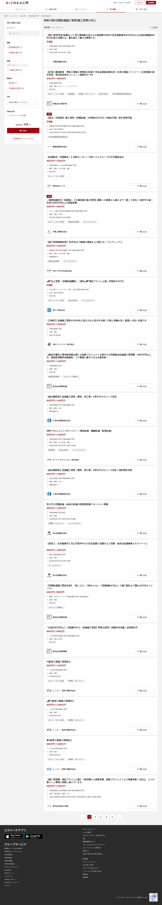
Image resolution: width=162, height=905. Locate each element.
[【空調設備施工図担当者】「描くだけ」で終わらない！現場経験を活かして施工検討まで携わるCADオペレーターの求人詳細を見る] (101, 602)
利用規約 (85, 858)
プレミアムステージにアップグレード (94, 844)
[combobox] (23, 102)
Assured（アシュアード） (12, 882)
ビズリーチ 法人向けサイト (91, 868)
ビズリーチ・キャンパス (11, 867)
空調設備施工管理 (33, 16)
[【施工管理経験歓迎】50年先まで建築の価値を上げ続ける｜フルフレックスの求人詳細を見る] (101, 257)
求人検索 (113, 9)
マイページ (23, 9)
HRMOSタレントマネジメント (13, 851)
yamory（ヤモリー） (10, 879)
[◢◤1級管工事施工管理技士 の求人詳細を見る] (101, 716)
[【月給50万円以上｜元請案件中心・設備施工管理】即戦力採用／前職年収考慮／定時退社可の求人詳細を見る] (101, 640)
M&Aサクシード (9, 873)
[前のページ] (82, 817)
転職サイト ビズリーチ (11, 16)
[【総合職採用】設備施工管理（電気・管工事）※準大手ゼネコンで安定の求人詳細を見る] (101, 409)
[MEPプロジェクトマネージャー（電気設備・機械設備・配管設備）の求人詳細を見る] (101, 446)
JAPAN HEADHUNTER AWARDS (92, 854)
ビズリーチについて (89, 829)
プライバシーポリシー (89, 862)
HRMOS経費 (8, 860)
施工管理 (23, 16)
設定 (84, 838)
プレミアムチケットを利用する (92, 847)
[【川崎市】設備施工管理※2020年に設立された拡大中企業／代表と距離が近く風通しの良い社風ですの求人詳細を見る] (101, 333)
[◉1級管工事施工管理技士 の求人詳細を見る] (101, 677)
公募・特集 (143, 9)
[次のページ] (120, 817)
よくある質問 (87, 832)
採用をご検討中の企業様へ (122, 2)
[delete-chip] (21, 47)
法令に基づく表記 (88, 865)
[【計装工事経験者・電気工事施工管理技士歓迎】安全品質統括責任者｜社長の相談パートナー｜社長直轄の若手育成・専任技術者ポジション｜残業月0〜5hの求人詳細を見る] (101, 88)
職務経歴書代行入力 (89, 841)
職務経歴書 (53, 9)
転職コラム (86, 851)
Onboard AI (7, 870)
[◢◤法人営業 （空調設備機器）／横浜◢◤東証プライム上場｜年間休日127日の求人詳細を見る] (101, 296)
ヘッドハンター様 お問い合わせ (92, 871)
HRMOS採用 (8, 854)
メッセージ (83, 9)
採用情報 (85, 877)
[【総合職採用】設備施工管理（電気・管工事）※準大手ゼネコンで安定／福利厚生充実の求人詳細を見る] (101, 482)
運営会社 (85, 874)
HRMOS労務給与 (9, 864)
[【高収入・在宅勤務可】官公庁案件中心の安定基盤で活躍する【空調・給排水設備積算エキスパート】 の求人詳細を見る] (101, 560)
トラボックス (8, 876)
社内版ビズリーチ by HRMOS (13, 848)
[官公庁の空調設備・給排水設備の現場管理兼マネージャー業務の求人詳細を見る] (101, 519)
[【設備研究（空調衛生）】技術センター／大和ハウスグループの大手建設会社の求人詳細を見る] (101, 172)
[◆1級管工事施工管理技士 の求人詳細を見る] (101, 755)
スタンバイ (7, 885)
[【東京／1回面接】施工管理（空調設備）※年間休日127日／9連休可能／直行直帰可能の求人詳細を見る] (101, 131)
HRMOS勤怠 (8, 857)
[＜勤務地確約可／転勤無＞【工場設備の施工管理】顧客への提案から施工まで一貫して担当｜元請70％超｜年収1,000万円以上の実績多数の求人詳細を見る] (101, 214)
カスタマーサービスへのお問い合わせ (94, 835)
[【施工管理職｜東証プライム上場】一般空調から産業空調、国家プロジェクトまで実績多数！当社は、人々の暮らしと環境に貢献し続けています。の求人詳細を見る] (101, 793)
